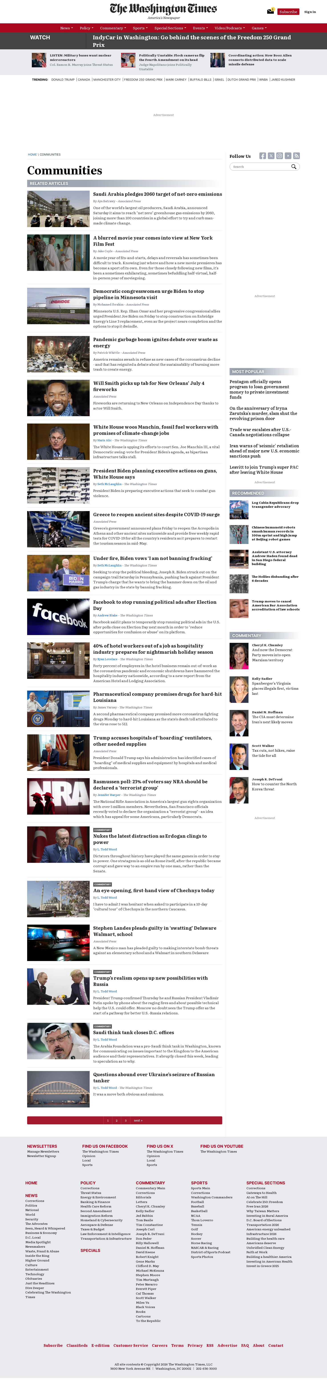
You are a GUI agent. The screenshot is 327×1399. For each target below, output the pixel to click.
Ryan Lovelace (107, 659)
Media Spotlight (38, 1242)
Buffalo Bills (200, 79)
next (137, 1120)
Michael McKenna (150, 1270)
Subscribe (288, 11)
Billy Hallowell (147, 1243)
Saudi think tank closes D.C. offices (133, 1032)
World (30, 1214)
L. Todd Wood (107, 849)
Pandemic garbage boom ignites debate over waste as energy (155, 342)
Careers (160, 1345)
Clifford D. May (147, 1265)
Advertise (227, 1345)
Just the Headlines (39, 1283)
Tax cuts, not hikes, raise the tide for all (273, 752)
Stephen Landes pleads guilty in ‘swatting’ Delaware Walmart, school (154, 930)
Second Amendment (96, 1211)
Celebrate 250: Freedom (264, 1201)
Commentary (111, 27)
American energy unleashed (268, 1229)
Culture (31, 1265)
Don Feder (144, 1238)
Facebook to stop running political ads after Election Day (155, 604)
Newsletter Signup (41, 1155)
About (258, 1345)
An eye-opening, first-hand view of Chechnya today (154, 890)
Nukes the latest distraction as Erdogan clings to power (150, 838)
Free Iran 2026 (257, 1206)
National (32, 1209)
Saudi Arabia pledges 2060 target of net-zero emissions (157, 193)
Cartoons (143, 1316)
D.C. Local (33, 1237)
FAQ (245, 1345)
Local (86, 1160)
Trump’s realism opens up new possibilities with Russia (150, 980)
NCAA (195, 1215)
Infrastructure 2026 (261, 1233)
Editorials (143, 1197)
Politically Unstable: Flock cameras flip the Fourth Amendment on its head (171, 57)
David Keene (145, 1252)
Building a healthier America (269, 1256)
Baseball (197, 1206)
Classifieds (77, 1345)
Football (197, 1201)
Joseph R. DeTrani (267, 779)
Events (199, 27)
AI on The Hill (256, 1197)
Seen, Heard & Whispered (45, 1228)
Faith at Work (257, 1252)
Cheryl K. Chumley (267, 645)
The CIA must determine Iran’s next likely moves (273, 719)
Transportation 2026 (262, 1224)
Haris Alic (104, 440)
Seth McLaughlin (109, 484)
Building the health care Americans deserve (265, 1240)
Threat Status (91, 1192)
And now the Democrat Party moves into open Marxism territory (272, 654)
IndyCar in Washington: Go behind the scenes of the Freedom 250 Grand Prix (192, 40)
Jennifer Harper (109, 795)
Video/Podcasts (228, 27)
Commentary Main (150, 1188)
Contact (275, 1345)
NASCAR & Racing (205, 1247)
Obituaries (33, 1278)
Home (32, 154)
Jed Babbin (144, 1215)
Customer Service (130, 1345)
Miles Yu (142, 1302)
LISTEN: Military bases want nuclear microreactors (80, 57)
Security (31, 1219)
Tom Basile (144, 1220)
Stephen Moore (148, 1275)
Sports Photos (202, 1256)
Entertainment (37, 1269)
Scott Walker (263, 745)
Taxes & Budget (93, 1229)
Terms (177, 1345)
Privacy (195, 1345)
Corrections (34, 1200)
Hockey (197, 1233)
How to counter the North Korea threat (274, 786)
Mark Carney (176, 79)
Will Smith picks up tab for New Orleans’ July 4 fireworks (148, 386)
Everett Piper (146, 1288)
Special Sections (169, 27)
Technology (34, 1274)
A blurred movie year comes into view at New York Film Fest (153, 240)
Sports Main (200, 1188)
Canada (84, 79)
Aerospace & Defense (97, 1224)
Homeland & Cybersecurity (102, 1220)
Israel (219, 79)
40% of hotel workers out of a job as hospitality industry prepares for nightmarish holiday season (153, 648)
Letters (141, 1201)
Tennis (196, 1224)
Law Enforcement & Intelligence (106, 1233)
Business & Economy (41, 1232)
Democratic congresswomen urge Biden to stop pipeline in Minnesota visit (148, 294)
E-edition (100, 1345)
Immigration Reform (97, 1215)
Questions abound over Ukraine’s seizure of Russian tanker (154, 1077)
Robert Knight (147, 1256)
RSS (210, 1345)
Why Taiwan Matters (262, 1211)
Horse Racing (201, 1243)
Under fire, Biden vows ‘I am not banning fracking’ (152, 558)
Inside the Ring (37, 1255)
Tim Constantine (149, 1224)
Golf (194, 1229)
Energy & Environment (98, 1197)
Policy (85, 27)
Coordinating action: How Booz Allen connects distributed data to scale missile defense (260, 59)
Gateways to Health (261, 1192)
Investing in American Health (269, 1261)
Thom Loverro (202, 1220)
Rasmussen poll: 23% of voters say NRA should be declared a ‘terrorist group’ (150, 784)
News (65, 27)
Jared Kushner (283, 79)
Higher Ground (37, 1260)
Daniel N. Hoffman (267, 712)
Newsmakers (35, 1246)
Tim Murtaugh (147, 1279)
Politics (31, 1205)
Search (295, 167)
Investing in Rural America (267, 1215)
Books (140, 1311)
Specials (90, 1250)
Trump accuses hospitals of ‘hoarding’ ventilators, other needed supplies (152, 740)
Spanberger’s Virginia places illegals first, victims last (275, 688)
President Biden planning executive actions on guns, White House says (155, 473)
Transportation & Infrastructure (106, 1238)
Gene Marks (145, 1261)
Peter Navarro (146, 1284)
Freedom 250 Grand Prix (143, 79)
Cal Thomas (145, 1293)
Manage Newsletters (43, 1151)
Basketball (199, 1211)
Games (258, 27)
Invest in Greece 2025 (262, 1265)
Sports (139, 27)
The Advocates (36, 1223)
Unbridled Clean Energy (265, 1247)
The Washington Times (100, 1151)
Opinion (88, 1155)
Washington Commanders (211, 1197)
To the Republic (148, 1320)
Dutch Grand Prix (242, 79)
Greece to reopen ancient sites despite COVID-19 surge (156, 514)
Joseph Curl (145, 1229)
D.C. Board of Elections (264, 1220)
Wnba (263, 79)
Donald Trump (63, 79)
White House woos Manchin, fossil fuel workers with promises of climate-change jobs (155, 429)
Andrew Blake (107, 615)
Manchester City (107, 79)
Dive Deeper (34, 1287)
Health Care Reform (96, 1206)
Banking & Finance (95, 1201)
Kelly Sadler (262, 678)
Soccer (196, 1238)
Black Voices (145, 1307)
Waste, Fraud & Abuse (42, 1251)
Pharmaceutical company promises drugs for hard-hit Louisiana (157, 696)
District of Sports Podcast (210, 1252)
